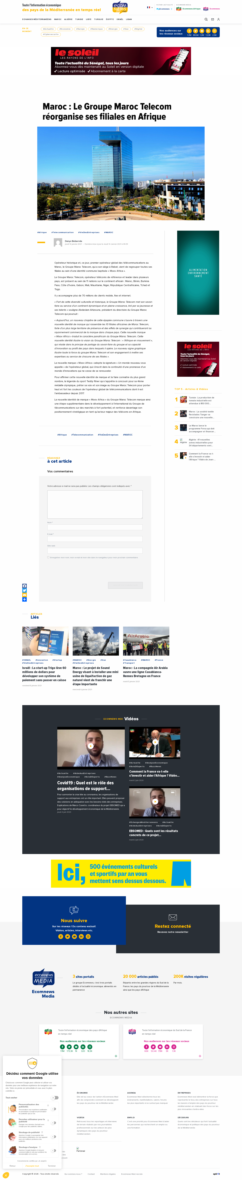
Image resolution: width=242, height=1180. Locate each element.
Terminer (52, 1166)
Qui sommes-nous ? (73, 1174)
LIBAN (129, 19)
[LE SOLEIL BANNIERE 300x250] (198, 359)
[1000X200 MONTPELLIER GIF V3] (121, 874)
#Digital (138, 29)
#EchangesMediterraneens (143, 822)
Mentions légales (108, 1174)
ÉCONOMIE (82, 1093)
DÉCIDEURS (183, 1118)
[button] (6, 1175)
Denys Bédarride (73, 241)
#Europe (80, 29)
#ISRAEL (26, 660)
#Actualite (48, 29)
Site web (51, 546)
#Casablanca (129, 660)
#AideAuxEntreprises (84, 773)
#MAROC (108, 232)
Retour (13, 1166)
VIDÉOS (80, 1118)
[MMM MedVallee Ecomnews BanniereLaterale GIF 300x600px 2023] (198, 273)
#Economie (65, 29)
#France (159, 660)
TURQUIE (98, 19)
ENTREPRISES (184, 1093)
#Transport (129, 663)
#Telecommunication (63, 232)
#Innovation (42, 660)
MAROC (57, 19)
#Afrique (42, 232)
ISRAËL (120, 19)
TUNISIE (79, 19)
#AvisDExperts (92, 777)
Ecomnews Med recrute (132, 1174)
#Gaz (125, 29)
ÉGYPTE (110, 19)
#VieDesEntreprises (88, 232)
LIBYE (88, 19)
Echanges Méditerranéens (36, 19)
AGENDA (131, 1093)
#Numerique (96, 29)
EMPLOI (131, 1118)
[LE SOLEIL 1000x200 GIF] (121, 61)
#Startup (57, 660)
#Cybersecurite (51, 34)
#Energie (113, 29)
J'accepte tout (32, 1166)
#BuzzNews (110, 777)
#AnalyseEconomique (68, 777)
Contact (91, 1174)
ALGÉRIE (68, 19)
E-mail (50, 534)
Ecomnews (163, 9)
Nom (50, 523)
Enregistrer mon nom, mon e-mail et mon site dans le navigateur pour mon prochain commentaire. (94, 558)
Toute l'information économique (61, 8)
